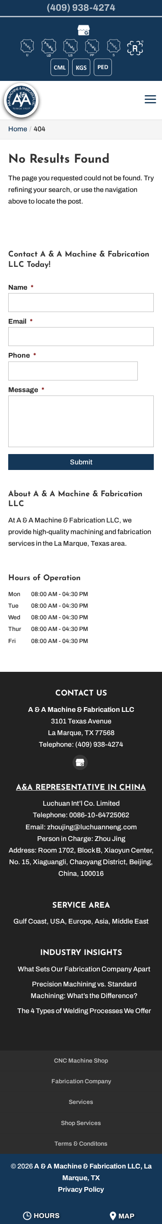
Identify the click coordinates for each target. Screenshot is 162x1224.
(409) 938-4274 (81, 8)
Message (26, 389)
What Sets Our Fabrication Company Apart (84, 969)
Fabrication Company (81, 1081)
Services (81, 1102)
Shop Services (81, 1123)
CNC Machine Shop (81, 1060)
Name (21, 287)
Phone (22, 355)
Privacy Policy (81, 1189)
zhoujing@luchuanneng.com (92, 827)
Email (20, 321)
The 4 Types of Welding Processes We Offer (84, 1010)
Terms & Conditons (81, 1144)
